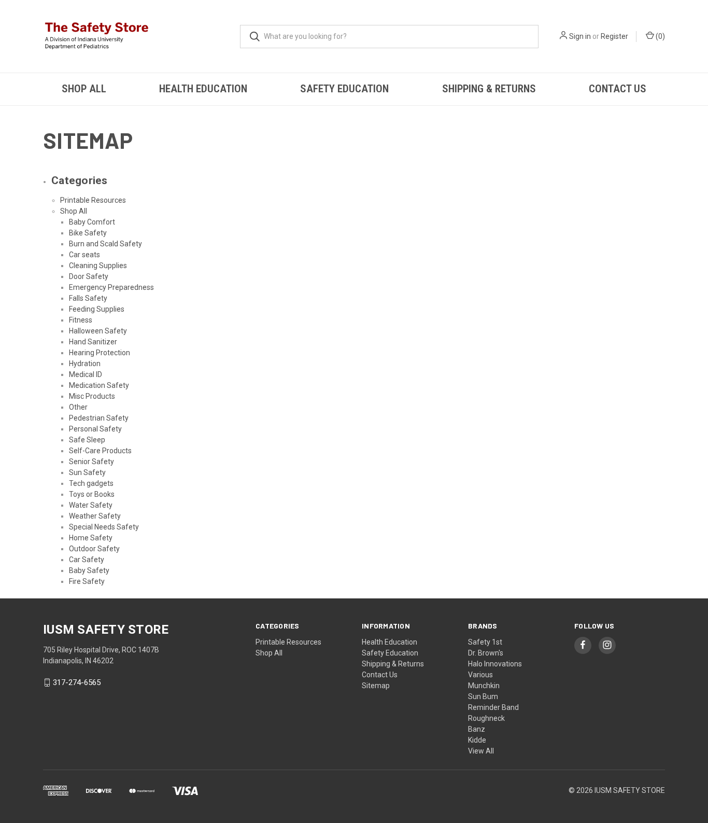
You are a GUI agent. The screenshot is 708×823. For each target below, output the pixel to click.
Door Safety (88, 276)
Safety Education (344, 88)
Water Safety (90, 505)
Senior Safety (91, 461)
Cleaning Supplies (98, 265)
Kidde (477, 740)
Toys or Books (92, 494)
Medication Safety (99, 385)
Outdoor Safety (94, 549)
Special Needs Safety (104, 527)
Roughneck (486, 718)
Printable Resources (93, 200)
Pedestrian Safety (99, 418)
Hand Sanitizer (93, 342)
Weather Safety (95, 516)
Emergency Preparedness (111, 287)
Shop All (84, 88)
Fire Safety (87, 581)
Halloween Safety (98, 331)
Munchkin (484, 685)
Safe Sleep (87, 440)
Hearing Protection (99, 352)
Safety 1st (485, 642)
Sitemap (376, 685)
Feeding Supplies (96, 309)
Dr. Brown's (485, 653)
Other (78, 407)
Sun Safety (87, 472)
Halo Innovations (495, 664)
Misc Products (92, 396)
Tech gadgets (91, 483)
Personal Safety (95, 429)
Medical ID (85, 374)
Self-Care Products (100, 451)
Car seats (84, 254)
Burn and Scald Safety (105, 244)
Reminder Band (493, 707)
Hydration (85, 363)
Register (614, 36)
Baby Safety (89, 570)
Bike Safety (88, 233)
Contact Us (617, 88)
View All (481, 751)
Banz (476, 729)
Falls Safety (88, 298)
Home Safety (90, 538)
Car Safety (86, 559)
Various (480, 675)
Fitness (80, 320)
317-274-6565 (77, 682)
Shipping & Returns (489, 88)
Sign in (580, 36)
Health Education (203, 88)
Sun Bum (483, 696)
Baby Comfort (92, 222)
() (659, 36)
